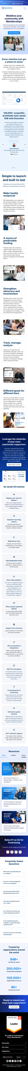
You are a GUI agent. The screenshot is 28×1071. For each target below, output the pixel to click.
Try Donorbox (14, 1007)
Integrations (6, 1051)
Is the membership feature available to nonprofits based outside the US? (11, 922)
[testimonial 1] (12, 167)
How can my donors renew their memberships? (12, 933)
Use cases (5, 1047)
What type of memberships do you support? (12, 872)
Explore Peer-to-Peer (14, 464)
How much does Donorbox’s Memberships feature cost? (11, 892)
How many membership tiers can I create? (11, 902)
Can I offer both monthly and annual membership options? (11, 912)
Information (5, 1043)
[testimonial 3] (15, 167)
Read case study (14, 140)
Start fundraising (14, 33)
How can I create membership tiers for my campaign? (11, 882)
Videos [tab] (13, 755)
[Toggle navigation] (25, 8)
